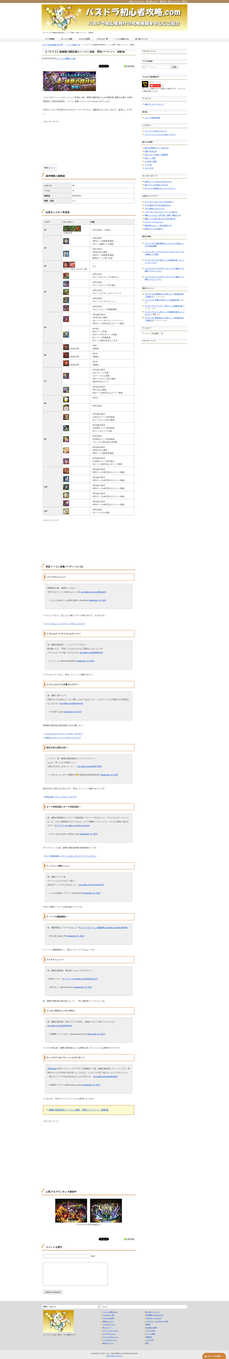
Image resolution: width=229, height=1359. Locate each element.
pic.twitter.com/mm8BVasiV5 (93, 592)
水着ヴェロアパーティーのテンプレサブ (63, 738)
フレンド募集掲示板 (152, 118)
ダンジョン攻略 (66, 39)
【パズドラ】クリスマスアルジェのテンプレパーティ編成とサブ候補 (164, 253)
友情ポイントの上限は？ (154, 229)
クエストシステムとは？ (154, 222)
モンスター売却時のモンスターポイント (160, 188)
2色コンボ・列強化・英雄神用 (156, 155)
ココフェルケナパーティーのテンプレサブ (64, 734)
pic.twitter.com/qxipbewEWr (106, 1076)
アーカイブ (146, 333)
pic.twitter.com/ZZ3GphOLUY (85, 979)
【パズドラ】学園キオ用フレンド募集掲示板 (162, 300)
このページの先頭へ (214, 1356)
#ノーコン (92, 927)
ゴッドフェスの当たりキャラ (156, 131)
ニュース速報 (150, 1334)
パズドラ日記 (150, 1331)
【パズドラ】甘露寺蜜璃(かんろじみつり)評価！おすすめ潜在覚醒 (164, 244)
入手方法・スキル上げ (154, 1318)
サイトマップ (175, 1)
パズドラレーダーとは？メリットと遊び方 (161, 212)
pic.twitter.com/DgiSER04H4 (59, 1026)
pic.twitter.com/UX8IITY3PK (90, 766)
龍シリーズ (107, 1328)
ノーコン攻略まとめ (121, 39)
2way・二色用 (150, 158)
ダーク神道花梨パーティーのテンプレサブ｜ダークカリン (71, 856)
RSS (185, 1)
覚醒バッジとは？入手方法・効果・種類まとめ (163, 215)
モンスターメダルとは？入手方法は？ (159, 202)
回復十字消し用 (151, 151)
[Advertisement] (88, 141)
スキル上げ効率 (84, 39)
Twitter (164, 1)
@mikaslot (52, 1068)
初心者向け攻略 (151, 1328)
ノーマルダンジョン (110, 1340)
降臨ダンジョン (108, 1321)
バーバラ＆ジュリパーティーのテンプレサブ (65, 624)
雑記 (147, 1343)
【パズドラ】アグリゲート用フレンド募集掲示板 (163, 306)
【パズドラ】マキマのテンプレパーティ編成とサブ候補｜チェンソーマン (164, 269)
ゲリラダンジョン (109, 1334)
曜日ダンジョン (108, 1343)
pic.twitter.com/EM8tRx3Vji (91, 652)
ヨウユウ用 (149, 168)
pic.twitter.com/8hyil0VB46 (116, 927)
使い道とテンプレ (141, 39)
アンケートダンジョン (111, 1331)
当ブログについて (138, 1)
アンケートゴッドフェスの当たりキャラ (160, 135)
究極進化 (149, 1337)
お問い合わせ (153, 1)
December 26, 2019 (96, 1034)
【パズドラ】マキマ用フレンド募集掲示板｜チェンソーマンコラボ (164, 261)
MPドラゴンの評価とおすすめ (156, 185)
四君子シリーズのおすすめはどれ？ (158, 182)
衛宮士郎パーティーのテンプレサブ (61, 797)
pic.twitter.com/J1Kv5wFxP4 (91, 885)
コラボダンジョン (109, 1324)
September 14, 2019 (97, 600)
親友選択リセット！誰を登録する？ (158, 225)
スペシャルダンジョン (111, 1337)
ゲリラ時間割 (49, 39)
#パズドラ (59, 825)
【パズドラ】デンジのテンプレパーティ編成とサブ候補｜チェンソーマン (164, 278)
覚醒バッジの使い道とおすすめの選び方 (160, 219)
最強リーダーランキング (154, 104)
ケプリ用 (148, 165)
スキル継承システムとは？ (155, 209)
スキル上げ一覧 (102, 39)
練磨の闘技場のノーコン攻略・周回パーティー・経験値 (78, 1110)
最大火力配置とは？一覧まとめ (157, 148)
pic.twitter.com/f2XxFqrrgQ (71, 703)
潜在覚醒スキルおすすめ (154, 1315)
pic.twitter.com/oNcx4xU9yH (77, 825)
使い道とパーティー (153, 1312)
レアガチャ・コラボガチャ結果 (157, 1321)
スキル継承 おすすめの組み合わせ (158, 205)
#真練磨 (100, 927)
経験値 (148, 1324)
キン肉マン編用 (151, 161)
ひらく (51, 168)
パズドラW (149, 1340)
